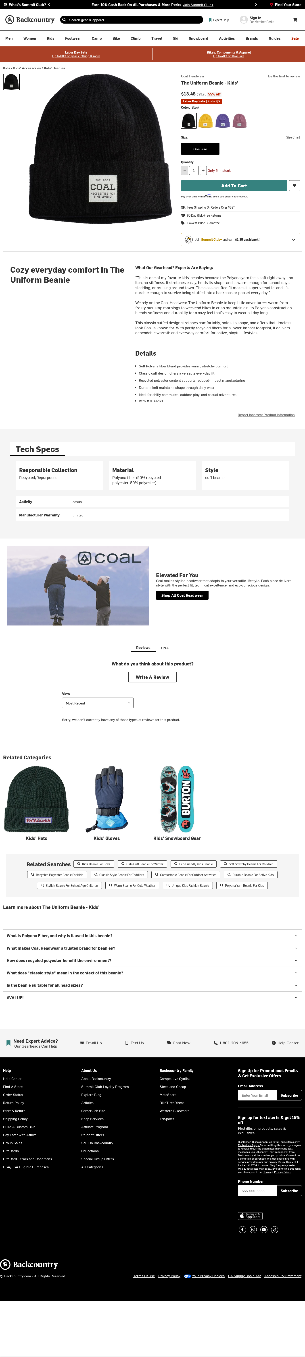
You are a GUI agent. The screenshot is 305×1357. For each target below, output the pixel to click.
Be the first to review (284, 76)
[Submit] (64, 19)
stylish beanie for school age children (72, 885)
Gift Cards (11, 1150)
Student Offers (92, 1134)
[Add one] (203, 170)
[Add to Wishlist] (294, 185)
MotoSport (168, 1094)
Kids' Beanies (54, 67)
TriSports (167, 1118)
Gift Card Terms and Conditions (27, 1158)
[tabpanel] (152, 491)
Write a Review (152, 677)
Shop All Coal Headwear (182, 595)
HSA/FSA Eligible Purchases (26, 1166)
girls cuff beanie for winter (144, 864)
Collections (90, 1150)
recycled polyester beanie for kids (59, 875)
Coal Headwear (193, 76)
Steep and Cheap (173, 1086)
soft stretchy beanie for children (251, 864)
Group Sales (12, 1142)
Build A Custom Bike (19, 1126)
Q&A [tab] (165, 647)
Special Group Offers (97, 1158)
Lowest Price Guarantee (203, 223)
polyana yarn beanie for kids (244, 885)
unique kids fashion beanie (190, 885)
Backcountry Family (177, 1070)
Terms (267, 1172)
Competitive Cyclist (175, 1078)
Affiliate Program (94, 1126)
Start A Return (14, 1110)
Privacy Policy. (282, 1172)
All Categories (92, 1166)
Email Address (250, 1086)
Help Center (12, 1078)
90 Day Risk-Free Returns (204, 215)
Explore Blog (91, 1094)
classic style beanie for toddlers (121, 875)
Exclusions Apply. (249, 1145)
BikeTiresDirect (172, 1102)
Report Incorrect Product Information (266, 414)
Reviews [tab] (143, 647)
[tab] (37, 449)
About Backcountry (96, 1078)
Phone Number (251, 1181)
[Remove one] (184, 170)
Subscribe (289, 1095)
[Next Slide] (256, 4)
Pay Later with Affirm (19, 1134)
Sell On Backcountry (97, 1142)
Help (7, 1070)
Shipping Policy (15, 1118)
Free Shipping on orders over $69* (211, 207)
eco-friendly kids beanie (196, 864)
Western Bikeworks (174, 1110)
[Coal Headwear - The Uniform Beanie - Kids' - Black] (11, 82)
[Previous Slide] (49, 4)
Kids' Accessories (27, 67)
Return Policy (13, 1102)
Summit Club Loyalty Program (105, 1086)
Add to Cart (234, 185)
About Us (89, 1070)
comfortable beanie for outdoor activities (188, 875)
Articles (87, 1102)
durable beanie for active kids (253, 875)
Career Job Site (93, 1110)
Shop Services (92, 1118)
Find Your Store (288, 4)
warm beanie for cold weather (134, 885)
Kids (6, 67)
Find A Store (13, 1086)
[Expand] (293, 239)
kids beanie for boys (96, 864)
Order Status (13, 1094)
